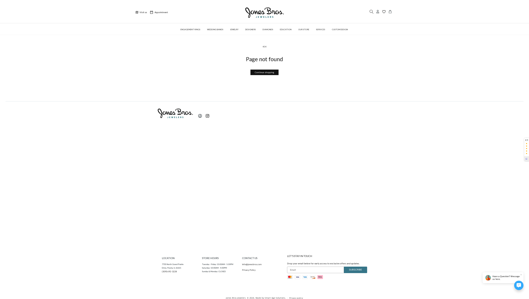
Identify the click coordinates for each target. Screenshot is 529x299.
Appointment (161, 12)
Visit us (143, 12)
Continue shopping (264, 72)
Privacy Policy (249, 270)
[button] (190, 30)
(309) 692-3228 (169, 271)
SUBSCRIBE (355, 270)
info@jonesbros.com (252, 264)
